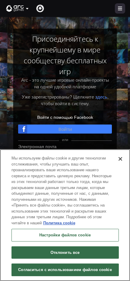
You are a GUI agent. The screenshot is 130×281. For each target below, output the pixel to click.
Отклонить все (65, 252)
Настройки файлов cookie (65, 235)
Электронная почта (37, 146)
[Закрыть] (120, 159)
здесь (101, 96)
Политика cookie (59, 223)
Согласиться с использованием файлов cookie (65, 269)
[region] (65, 215)
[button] (17, 8)
